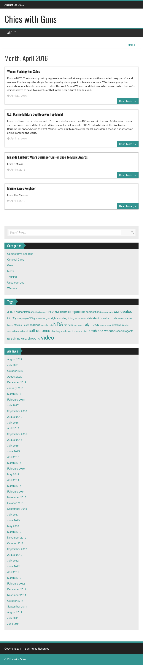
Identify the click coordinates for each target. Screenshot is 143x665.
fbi (31, 318)
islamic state (99, 318)
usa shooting (30, 338)
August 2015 (14, 440)
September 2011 (17, 606)
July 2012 (13, 560)
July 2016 (13, 422)
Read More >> (127, 101)
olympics (92, 324)
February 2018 (16, 399)
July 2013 (13, 514)
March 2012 (14, 578)
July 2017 (13, 405)
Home (131, 45)
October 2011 (15, 601)
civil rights (61, 312)
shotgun (84, 331)
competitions (93, 312)
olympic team (105, 325)
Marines (35, 324)
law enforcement (125, 318)
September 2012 (17, 549)
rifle (126, 325)
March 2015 (14, 463)
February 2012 (16, 583)
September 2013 (17, 509)
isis (90, 318)
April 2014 (13, 480)
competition (76, 311)
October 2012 (15, 543)
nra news (68, 325)
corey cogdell (23, 318)
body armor (41, 312)
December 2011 (16, 589)
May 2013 (13, 526)
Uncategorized (15, 282)
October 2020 (15, 371)
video (47, 337)
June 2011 (13, 624)
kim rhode (112, 318)
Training (12, 277)
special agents (124, 331)
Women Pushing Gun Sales (23, 71)
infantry (84, 318)
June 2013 (13, 520)
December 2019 (16, 382)
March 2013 (14, 532)
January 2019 (15, 388)
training (15, 338)
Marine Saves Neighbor (21, 188)
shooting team (74, 331)
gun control (39, 318)
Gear (10, 265)
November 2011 (16, 595)
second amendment (17, 331)
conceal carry (107, 312)
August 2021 (14, 359)
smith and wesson (102, 330)
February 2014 (16, 491)
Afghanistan (23, 312)
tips (8, 338)
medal (44, 325)
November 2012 (16, 537)
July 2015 (13, 445)
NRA (58, 323)
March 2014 (14, 486)
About (11, 32)
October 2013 (15, 503)
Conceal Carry (15, 259)
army (33, 312)
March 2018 (14, 394)
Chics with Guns (30, 18)
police (121, 325)
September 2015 (17, 434)
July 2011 (13, 618)
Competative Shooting (20, 254)
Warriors (12, 288)
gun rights (52, 318)
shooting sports (59, 331)
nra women (79, 325)
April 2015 (13, 457)
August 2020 (14, 376)
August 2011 (14, 612)
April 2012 (13, 572)
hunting (62, 318)
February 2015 (16, 468)
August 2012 (14, 555)
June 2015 (13, 451)
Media (11, 271)
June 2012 (13, 566)
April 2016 (13, 428)
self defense (39, 330)
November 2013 (16, 497)
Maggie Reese (21, 325)
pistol (115, 325)
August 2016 (14, 417)
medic (50, 325)
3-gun (11, 311)
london (10, 325)
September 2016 (17, 411)
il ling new (74, 318)
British (50, 312)
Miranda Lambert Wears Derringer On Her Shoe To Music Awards (47, 157)
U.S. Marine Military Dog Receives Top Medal (35, 114)
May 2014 (13, 474)
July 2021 (13, 365)
